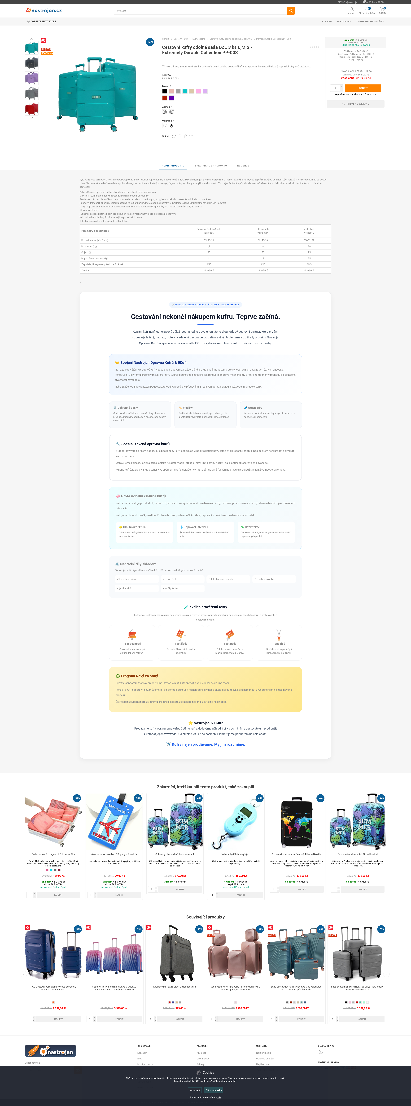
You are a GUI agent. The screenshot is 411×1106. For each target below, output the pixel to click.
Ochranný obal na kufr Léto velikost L (175, 854)
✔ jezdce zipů (124, 588)
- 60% (259, 798)
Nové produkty (145, 1064)
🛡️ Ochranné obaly (125, 407)
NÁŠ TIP (46, 49)
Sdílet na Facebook (179, 136)
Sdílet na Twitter (174, 136)
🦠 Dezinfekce (250, 527)
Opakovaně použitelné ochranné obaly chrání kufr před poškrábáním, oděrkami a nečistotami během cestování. (139, 417)
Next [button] (32, 117)
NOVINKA (47, 53)
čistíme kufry (188, 728)
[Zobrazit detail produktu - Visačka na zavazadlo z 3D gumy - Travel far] (114, 821)
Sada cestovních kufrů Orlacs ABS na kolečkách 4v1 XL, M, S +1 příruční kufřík (174, 988)
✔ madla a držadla (264, 579)
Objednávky (203, 1058)
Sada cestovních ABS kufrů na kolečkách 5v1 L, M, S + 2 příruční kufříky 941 (114, 988)
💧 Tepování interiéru (194, 527)
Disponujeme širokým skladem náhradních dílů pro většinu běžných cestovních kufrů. (159, 570)
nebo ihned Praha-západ (356, 45)
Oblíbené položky (265, 1058)
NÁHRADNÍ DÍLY (230, 304)
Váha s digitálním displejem (236, 854)
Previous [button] (32, 38)
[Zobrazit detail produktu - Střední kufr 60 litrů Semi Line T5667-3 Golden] (296, 953)
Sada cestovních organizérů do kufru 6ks (53, 854)
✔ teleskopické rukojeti (220, 579)
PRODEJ (179, 304)
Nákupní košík (263, 1052)
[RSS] (321, 1052)
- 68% (150, 42)
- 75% (78, 929)
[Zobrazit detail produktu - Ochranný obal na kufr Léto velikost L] (175, 821)
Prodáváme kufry (145, 728)
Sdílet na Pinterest (185, 136)
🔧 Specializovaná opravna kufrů (143, 444)
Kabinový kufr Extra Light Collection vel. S (53, 986)
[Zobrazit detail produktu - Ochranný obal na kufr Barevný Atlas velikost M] (296, 821)
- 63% (199, 929)
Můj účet (352, 13)
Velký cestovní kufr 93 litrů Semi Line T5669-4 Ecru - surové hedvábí (357, 988)
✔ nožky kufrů (170, 588)
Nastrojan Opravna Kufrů (154, 362)
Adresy (200, 1064)
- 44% (198, 798)
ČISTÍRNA (213, 304)
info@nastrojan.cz (351, 2)
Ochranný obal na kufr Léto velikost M (358, 854)
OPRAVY (201, 304)
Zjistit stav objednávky (370, 21)
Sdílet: (165, 136)
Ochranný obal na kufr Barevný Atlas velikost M (296, 854)
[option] (32, 47)
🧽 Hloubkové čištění (132, 527)
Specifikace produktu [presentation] (211, 165)
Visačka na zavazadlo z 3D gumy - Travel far (114, 854)
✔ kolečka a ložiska (127, 579)
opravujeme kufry (168, 728)
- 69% (260, 929)
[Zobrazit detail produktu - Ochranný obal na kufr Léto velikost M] (357, 821)
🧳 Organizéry (253, 407)
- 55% (138, 798)
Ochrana (167, 120)
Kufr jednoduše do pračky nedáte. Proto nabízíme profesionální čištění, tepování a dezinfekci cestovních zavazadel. (185, 515)
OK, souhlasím (214, 1090)
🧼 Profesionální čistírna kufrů (141, 496)
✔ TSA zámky (170, 579)
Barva (165, 86)
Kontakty (142, 1052)
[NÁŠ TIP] (90, 926)
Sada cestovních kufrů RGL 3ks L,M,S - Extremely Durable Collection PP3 (235, 988)
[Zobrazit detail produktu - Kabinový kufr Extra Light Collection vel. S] (53, 953)
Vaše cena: (348, 78)
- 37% (77, 798)
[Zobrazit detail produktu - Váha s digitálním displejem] (235, 821)
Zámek (166, 106)
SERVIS (191, 304)
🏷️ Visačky (186, 407)
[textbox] (200, 11)
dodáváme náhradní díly (213, 728)
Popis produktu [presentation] (173, 165)
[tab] (173, 166)
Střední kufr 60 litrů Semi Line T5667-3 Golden (296, 986)
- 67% (138, 929)
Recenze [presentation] (243, 165)
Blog (139, 1058)
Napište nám (263, 1064)
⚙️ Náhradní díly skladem (135, 564)
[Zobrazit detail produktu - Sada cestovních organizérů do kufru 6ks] (53, 821)
